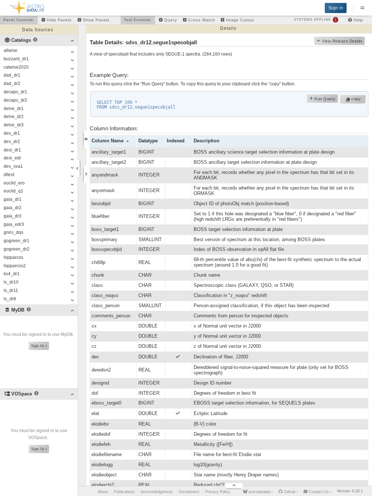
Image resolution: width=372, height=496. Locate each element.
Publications (124, 491)
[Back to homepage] (27, 7)
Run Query (324, 99)
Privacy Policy (217, 491)
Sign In (336, 8)
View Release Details (342, 41)
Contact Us (319, 491)
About (103, 491)
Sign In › (39, 345)
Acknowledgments (157, 491)
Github (290, 491)
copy (357, 99)
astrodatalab (260, 491)
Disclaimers (189, 491)
